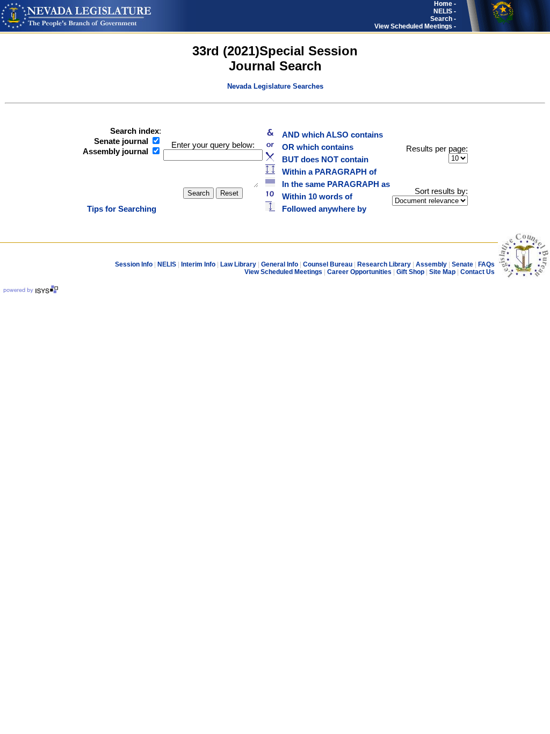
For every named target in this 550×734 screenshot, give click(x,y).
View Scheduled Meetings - (415, 26)
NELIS (167, 264)
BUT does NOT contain (322, 159)
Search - (443, 19)
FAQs (486, 264)
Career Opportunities (359, 272)
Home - (445, 4)
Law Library (238, 264)
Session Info (134, 264)
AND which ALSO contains (329, 135)
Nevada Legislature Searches (275, 86)
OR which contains (314, 147)
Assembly (431, 264)
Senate (462, 264)
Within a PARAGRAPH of (326, 172)
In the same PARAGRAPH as (333, 184)
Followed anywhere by (321, 209)
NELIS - (444, 11)
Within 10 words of (314, 196)
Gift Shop (410, 272)
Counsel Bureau (327, 264)
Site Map (442, 272)
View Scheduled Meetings (283, 272)
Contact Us (477, 272)
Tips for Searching (121, 209)
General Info (279, 264)
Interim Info (198, 264)
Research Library (384, 264)
